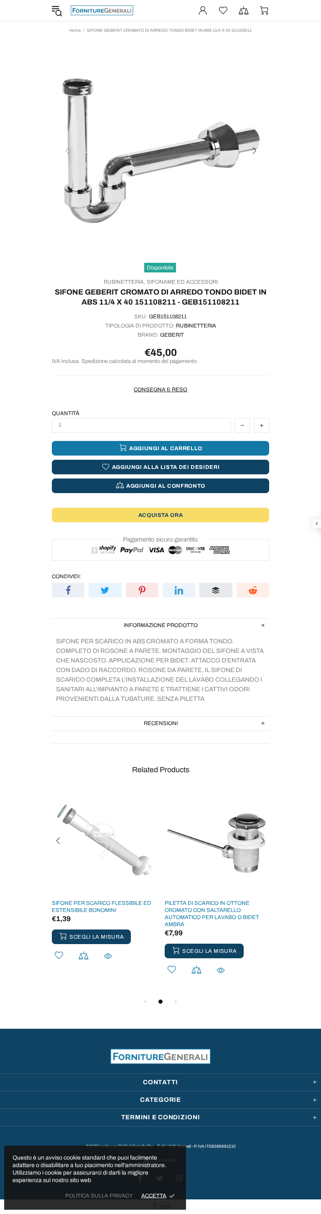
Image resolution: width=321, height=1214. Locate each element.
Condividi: (66, 576)
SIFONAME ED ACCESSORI (182, 282)
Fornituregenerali (102, 10)
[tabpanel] (104, 885)
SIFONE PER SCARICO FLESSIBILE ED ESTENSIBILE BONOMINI (101, 906)
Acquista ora (160, 515)
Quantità (65, 413)
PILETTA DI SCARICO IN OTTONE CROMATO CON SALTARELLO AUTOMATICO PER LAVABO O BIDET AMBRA (212, 913)
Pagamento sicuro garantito (160, 539)
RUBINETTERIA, (124, 282)
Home (75, 30)
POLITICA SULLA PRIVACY (99, 1196)
